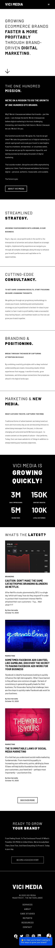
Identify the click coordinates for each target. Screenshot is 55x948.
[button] (48, 4)
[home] (14, 4)
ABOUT (27, 909)
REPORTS (27, 918)
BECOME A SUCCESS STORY (27, 860)
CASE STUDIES (27, 913)
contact (27, 927)
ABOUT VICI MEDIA (16, 188)
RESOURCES (27, 922)
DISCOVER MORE (27, 800)
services (27, 904)
